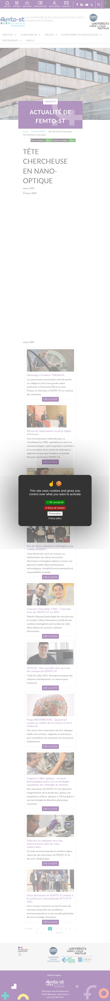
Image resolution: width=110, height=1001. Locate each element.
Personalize (55, 513)
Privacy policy (55, 518)
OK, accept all (56, 502)
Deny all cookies (56, 508)
